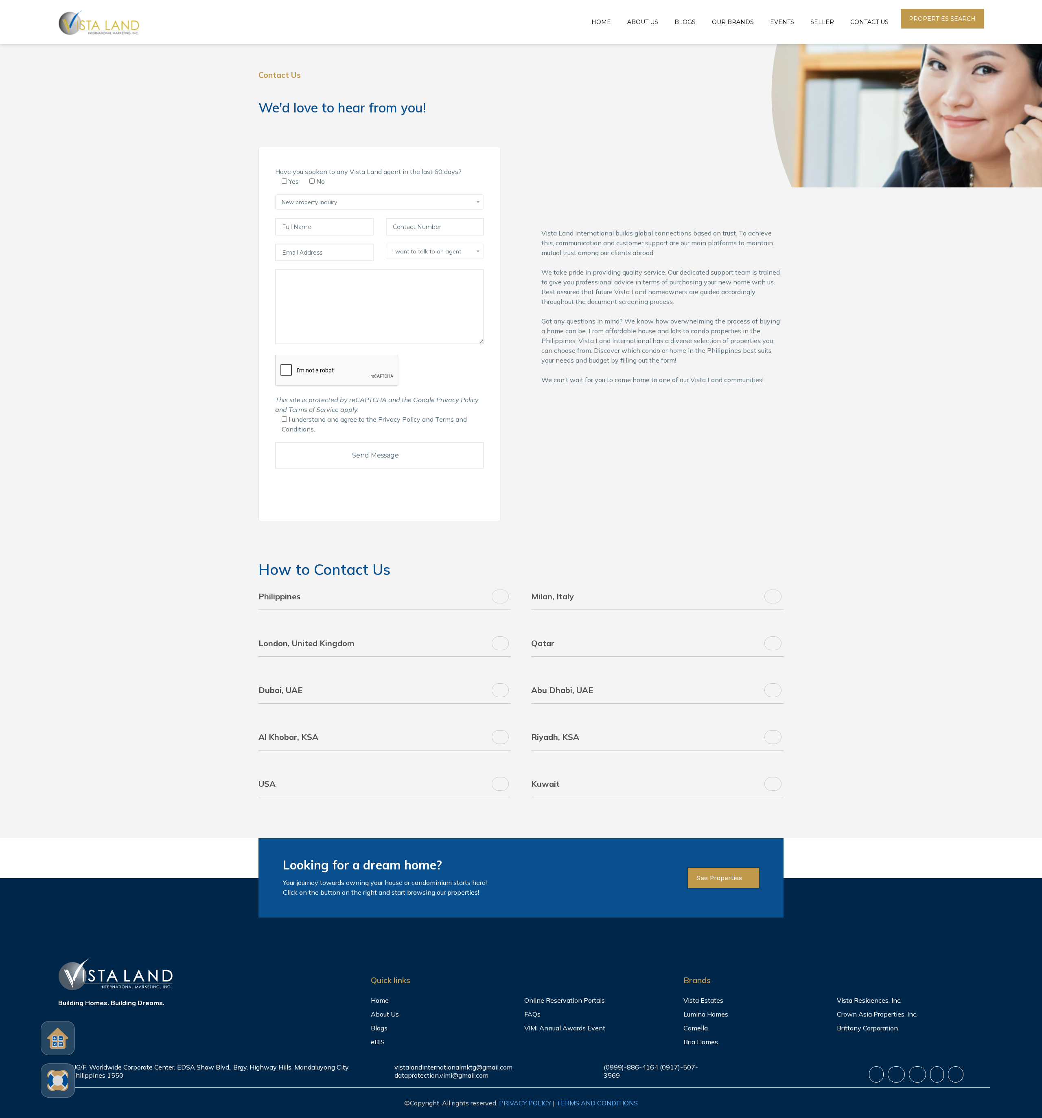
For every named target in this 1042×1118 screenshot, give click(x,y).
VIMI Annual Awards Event (564, 1028)
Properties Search (942, 18)
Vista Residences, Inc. (869, 1000)
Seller (822, 22)
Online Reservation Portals (564, 1000)
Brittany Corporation (867, 1028)
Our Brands (733, 22)
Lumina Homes (705, 1014)
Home (601, 22)
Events (782, 22)
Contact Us (869, 22)
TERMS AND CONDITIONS (597, 1103)
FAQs (532, 1014)
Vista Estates (703, 1000)
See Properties (720, 878)
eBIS (378, 1042)
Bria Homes (700, 1042)
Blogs (685, 22)
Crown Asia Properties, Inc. (877, 1014)
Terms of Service (314, 409)
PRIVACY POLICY (525, 1103)
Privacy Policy (457, 400)
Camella (695, 1028)
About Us (642, 22)
